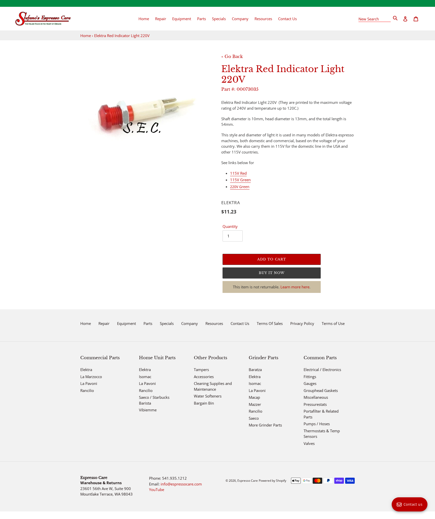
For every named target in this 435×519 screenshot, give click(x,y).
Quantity (230, 226)
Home (85, 35)
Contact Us (240, 323)
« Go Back (232, 56)
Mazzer (255, 404)
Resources (214, 323)
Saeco (254, 418)
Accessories (204, 376)
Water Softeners (208, 396)
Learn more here (294, 286)
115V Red (238, 173)
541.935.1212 (174, 478)
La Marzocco (91, 376)
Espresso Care (247, 480)
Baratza (255, 369)
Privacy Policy (302, 323)
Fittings (310, 376)
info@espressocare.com (181, 483)
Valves (309, 443)
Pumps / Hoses (317, 423)
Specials (167, 323)
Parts (147, 323)
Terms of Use (333, 323)
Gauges (310, 383)
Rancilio (87, 390)
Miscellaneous (316, 397)
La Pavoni (88, 383)
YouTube (156, 489)
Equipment (126, 323)
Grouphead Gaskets (321, 390)
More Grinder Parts (265, 425)
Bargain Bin (204, 403)
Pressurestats (315, 404)
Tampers (201, 369)
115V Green (240, 179)
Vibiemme (148, 409)
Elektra (86, 369)
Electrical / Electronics (322, 369)
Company (189, 323)
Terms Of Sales (270, 323)
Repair (104, 323)
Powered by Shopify (272, 480)
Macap (254, 397)
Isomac (145, 376)
